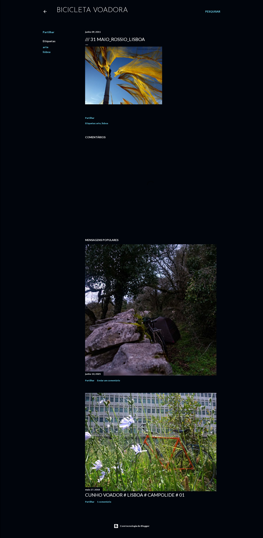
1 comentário (104, 501)
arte (45, 47)
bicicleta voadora (92, 10)
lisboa (46, 52)
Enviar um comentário (108, 380)
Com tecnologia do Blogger (134, 526)
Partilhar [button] (48, 32)
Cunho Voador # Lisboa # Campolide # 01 (135, 495)
